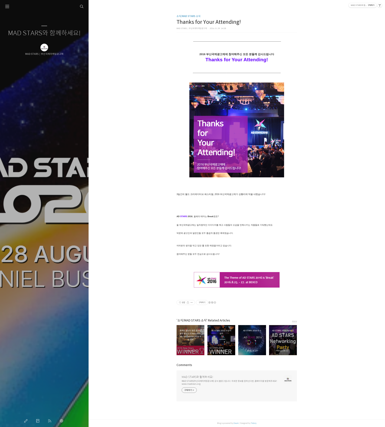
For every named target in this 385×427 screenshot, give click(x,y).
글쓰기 (26, 421)
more (294, 321)
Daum (236, 423)
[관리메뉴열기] (379, 5)
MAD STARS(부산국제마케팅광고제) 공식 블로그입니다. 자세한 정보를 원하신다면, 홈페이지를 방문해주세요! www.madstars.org (229, 382)
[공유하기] (188, 302)
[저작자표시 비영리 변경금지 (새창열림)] (212, 302)
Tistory (253, 423)
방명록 (38, 421)
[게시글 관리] (192, 302)
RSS (50, 421)
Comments (184, 365)
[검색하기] (81, 6)
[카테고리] (7, 6)
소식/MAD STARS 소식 (188, 16)
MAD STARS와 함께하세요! (44, 33)
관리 (62, 421)
